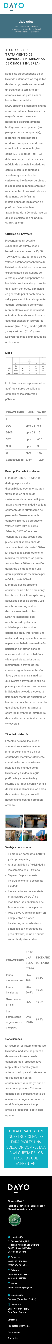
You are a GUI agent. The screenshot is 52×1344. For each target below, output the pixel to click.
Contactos (13, 1338)
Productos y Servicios (19, 1326)
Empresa (12, 1319)
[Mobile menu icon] (46, 7)
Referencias (14, 1332)
